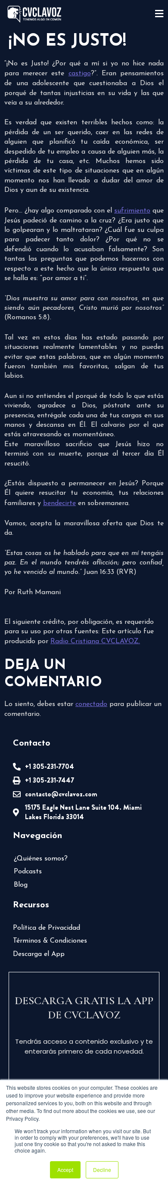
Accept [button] (65, 1169)
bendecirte (59, 503)
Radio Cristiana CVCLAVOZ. (95, 641)
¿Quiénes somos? (41, 858)
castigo (79, 73)
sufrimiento (132, 210)
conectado (91, 704)
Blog (21, 885)
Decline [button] (102, 1169)
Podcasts (28, 871)
